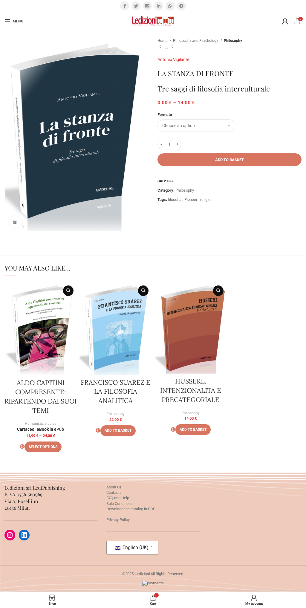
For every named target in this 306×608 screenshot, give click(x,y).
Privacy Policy (118, 519)
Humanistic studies (40, 423)
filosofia (174, 199)
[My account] (285, 21)
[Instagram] (9, 535)
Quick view (68, 290)
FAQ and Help (117, 498)
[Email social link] (147, 5)
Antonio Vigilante (173, 59)
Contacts (114, 492)
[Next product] (172, 47)
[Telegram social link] (181, 5)
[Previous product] (160, 47)
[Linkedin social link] (158, 5)
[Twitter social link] (135, 5)
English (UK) (135, 547)
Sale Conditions (119, 503)
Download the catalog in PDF (130, 509)
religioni (206, 199)
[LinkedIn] (24, 535)
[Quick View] (22, 446)
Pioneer (190, 199)
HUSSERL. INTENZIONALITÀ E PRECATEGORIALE (190, 390)
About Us (114, 487)
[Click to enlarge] (15, 222)
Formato (164, 114)
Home (162, 41)
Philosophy (233, 41)
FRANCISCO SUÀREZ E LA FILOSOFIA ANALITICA (115, 391)
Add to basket (229, 160)
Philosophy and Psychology (196, 41)
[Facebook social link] (124, 5)
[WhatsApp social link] (170, 5)
